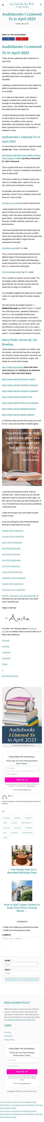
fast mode (14, 823)
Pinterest (5, 641)
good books (6, 827)
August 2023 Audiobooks (12, 572)
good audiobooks (27, 823)
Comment (6, 935)
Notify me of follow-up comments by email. (21, 927)
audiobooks (28, 818)
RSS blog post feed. (10, 676)
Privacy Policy (31, 786)
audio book (6, 818)
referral (5, 837)
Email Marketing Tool (25, 790)
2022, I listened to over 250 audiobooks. (20, 596)
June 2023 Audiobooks (11, 560)
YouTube (5, 646)
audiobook (17, 818)
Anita (11, 796)
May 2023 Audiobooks (11, 554)
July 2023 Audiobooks (11, 566)
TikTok (4, 664)
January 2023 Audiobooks (12, 531)
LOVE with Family (20, 801)
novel (4, 832)
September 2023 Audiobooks (14, 578)
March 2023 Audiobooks (12, 543)
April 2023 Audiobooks (11, 548)
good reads (18, 827)
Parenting (29, 801)
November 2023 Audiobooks (13, 590)
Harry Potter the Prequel (12, 367)
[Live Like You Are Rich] (22, 5)
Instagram (6, 652)
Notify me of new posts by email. (17, 930)
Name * (8, 960)
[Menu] (3, 5)
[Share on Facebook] (8, 39)
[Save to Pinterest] (22, 39)
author (5, 823)
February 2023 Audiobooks (13, 537)
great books (29, 827)
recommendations (28, 832)
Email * (8, 970)
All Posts (4, 801)
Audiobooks (11, 801)
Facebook (6, 658)
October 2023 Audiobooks (12, 584)
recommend (14, 832)
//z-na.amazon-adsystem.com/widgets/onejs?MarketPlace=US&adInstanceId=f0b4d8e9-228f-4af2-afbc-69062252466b (21, 1105)
